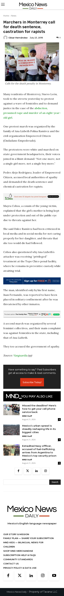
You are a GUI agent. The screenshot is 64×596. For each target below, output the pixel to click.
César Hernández (18, 38)
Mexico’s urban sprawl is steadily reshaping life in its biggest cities (39, 429)
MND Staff (27, 416)
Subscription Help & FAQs (19, 555)
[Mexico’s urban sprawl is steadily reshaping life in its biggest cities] (11, 429)
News (13, 15)
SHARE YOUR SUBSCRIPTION (37, 538)
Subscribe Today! (32, 382)
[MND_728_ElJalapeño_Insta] (32, 196)
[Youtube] (54, 576)
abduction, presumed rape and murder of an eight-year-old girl (32, 113)
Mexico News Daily (17, 591)
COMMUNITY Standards (18, 559)
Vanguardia (20, 355)
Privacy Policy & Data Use (19, 568)
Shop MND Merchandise (18, 551)
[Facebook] (18, 471)
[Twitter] (27, 471)
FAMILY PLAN (11, 538)
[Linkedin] (36, 471)
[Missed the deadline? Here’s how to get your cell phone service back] (11, 409)
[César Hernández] (6, 38)
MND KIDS (9, 542)
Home (6, 15)
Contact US (11, 563)
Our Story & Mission (16, 534)
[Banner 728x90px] (32, 314)
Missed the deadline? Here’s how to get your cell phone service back (39, 409)
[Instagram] (45, 471)
